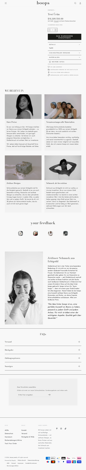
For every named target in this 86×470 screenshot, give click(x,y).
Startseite (51, 10)
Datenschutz (9, 433)
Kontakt (24, 430)
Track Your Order (11, 443)
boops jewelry (13, 457)
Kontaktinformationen (31, 463)
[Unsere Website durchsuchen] (75, 3)
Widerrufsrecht (22, 460)
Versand (56, 21)
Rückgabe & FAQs (28, 437)
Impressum (8, 437)
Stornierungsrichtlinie (12, 466)
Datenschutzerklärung (33, 460)
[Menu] (5, 3)
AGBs (7, 430)
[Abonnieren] (49, 395)
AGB (8, 463)
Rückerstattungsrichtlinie (13, 440)
